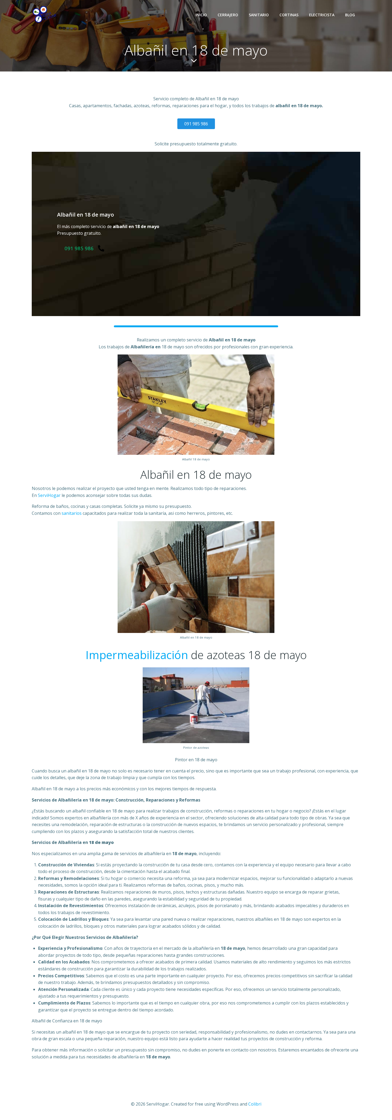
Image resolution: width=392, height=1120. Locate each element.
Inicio (201, 14)
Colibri (254, 1104)
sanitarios (72, 513)
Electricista (321, 14)
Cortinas (288, 14)
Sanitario (259, 14)
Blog (350, 14)
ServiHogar (49, 495)
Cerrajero (228, 14)
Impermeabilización (137, 654)
